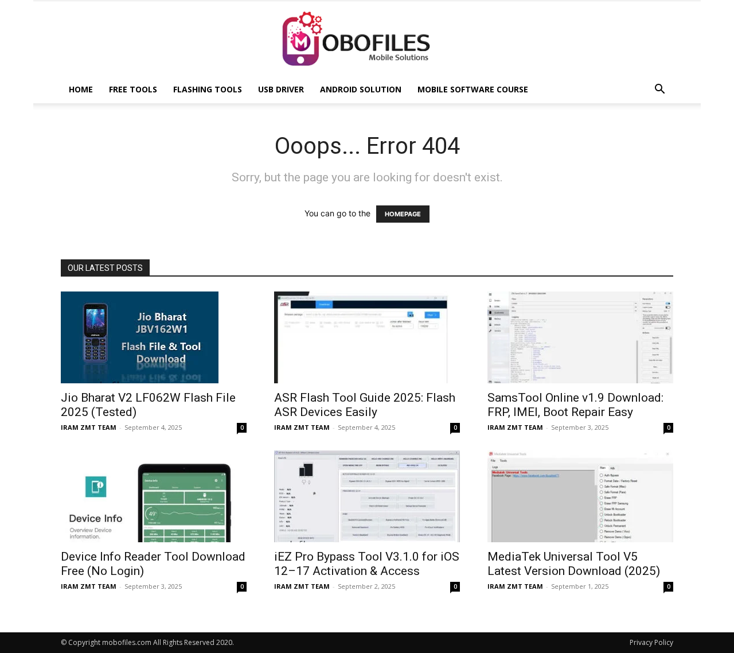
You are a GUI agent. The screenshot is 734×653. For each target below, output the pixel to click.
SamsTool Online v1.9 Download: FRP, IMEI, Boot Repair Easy (575, 405)
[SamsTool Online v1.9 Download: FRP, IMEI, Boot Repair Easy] (580, 337)
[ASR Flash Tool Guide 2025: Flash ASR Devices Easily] (367, 337)
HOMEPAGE (403, 214)
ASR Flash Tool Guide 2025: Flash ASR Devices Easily (364, 405)
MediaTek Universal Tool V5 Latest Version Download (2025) (573, 564)
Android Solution (360, 89)
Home (81, 89)
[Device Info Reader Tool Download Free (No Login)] (154, 496)
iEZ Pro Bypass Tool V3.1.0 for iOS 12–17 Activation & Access (366, 564)
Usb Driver (281, 89)
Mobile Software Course (472, 89)
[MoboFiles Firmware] (367, 39)
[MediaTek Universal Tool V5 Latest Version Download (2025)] (580, 496)
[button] (659, 90)
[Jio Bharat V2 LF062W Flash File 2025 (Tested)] (154, 337)
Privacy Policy (651, 642)
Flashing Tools (207, 89)
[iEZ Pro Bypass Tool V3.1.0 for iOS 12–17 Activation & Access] (367, 496)
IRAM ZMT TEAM (88, 427)
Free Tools (133, 89)
